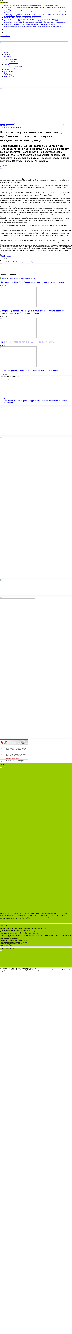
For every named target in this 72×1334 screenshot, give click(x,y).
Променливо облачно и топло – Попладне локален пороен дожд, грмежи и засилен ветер (32, 26)
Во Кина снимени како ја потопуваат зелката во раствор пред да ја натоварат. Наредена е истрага (35, 22)
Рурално (6, 64)
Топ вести (7, 54)
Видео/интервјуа (9, 76)
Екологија (7, 69)
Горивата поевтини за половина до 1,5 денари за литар (27, 342)
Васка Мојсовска (5, 256)
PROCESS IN (13, 970)
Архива (2, 966)
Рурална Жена (12, 61)
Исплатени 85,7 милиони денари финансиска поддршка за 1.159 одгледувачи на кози (31, 5)
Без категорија (12, 127)
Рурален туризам (13, 63)
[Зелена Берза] (5, 36)
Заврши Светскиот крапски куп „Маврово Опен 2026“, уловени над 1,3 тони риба (30, 24)
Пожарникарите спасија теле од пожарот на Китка (20, 17)
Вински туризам (13, 68)
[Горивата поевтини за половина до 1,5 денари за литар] (18, 338)
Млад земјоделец (13, 59)
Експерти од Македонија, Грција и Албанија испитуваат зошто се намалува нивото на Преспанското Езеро (32, 312)
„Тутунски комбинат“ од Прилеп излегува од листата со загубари (32, 282)
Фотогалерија (8, 75)
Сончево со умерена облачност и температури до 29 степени (29, 370)
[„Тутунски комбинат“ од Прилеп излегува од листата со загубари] (18, 278)
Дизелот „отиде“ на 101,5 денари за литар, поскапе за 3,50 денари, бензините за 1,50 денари (33, 21)
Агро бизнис (8, 58)
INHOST (3, 971)
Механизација (8, 71)
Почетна (6, 52)
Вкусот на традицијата (15, 66)
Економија (7, 56)
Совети (6, 73)
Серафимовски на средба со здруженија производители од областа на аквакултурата (31, 19)
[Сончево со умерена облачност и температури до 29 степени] (18, 366)
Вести (19, 127)
